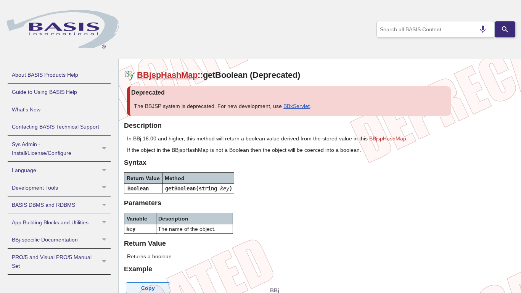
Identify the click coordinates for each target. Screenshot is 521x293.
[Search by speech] (482, 29)
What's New (26, 109)
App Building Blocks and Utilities (50, 222)
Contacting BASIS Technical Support (55, 127)
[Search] (504, 29)
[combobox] (435, 29)
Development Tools (35, 188)
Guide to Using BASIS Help (44, 92)
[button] (105, 149)
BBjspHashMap (167, 75)
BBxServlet (296, 106)
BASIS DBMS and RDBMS (43, 205)
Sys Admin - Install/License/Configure (41, 148)
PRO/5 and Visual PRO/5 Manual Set (52, 261)
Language (24, 170)
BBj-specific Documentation (45, 240)
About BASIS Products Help (45, 75)
